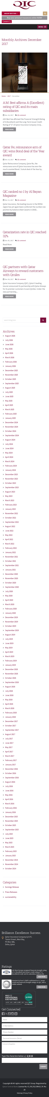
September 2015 (12, 829)
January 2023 (10, 509)
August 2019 (10, 634)
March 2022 (9, 543)
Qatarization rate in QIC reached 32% (24, 234)
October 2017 (10, 725)
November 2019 (11, 621)
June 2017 (9, 743)
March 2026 (9, 357)
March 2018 (9, 708)
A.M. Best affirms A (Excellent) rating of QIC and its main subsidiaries (23, 107)
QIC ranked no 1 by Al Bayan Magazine (22, 193)
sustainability (10, 897)
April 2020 (9, 600)
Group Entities (10, 13)
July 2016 (9, 786)
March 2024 (9, 461)
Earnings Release (12, 887)
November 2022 (11, 513)
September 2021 (12, 565)
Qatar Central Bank (10, 1086)
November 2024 (11, 427)
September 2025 (12, 383)
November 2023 (11, 478)
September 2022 (12, 522)
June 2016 (9, 790)
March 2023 (9, 500)
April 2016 (9, 799)
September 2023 (12, 487)
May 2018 (8, 699)
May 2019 (8, 647)
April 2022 (9, 539)
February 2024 (11, 465)
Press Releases (11, 892)
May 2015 (8, 842)
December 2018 (11, 669)
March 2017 (9, 756)
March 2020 (9, 604)
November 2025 (11, 375)
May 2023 (8, 496)
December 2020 (11, 574)
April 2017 (9, 751)
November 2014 (11, 864)
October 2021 (10, 561)
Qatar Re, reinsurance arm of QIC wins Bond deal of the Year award (23, 151)
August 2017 (10, 734)
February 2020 (11, 608)
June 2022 (9, 530)
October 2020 (10, 582)
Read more (9, 129)
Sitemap (19, 1093)
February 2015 (11, 851)
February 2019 (11, 660)
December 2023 (11, 474)
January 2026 (10, 366)
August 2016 (10, 782)
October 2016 (10, 773)
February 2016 (11, 808)
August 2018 (10, 686)
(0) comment (21, 115)
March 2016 (9, 803)
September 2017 (12, 730)
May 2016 (8, 795)
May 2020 (8, 595)
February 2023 (11, 504)
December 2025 (11, 370)
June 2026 (9, 344)
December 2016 (11, 769)
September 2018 (12, 682)
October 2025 (10, 379)
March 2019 (9, 656)
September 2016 (12, 777)
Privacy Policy (27, 1093)
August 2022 (10, 526)
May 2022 (8, 535)
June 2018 (9, 695)
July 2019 (9, 639)
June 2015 (9, 838)
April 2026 (9, 353)
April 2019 (9, 652)
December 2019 (11, 617)
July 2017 (9, 738)
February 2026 (11, 362)
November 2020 (11, 578)
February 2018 (11, 712)
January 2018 (10, 717)
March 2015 (9, 847)
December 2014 (11, 860)
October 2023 (10, 483)
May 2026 (8, 349)
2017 (9, 96)
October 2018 (10, 678)
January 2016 (10, 812)
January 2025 (10, 418)
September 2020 (12, 587)
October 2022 (10, 517)
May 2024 (8, 452)
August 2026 (10, 336)
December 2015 (11, 816)
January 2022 (10, 552)
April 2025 (9, 405)
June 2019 (9, 643)
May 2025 (8, 401)
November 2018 (11, 673)
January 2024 (10, 470)
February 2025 (11, 414)
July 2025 (9, 392)
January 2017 (10, 764)
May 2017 (8, 747)
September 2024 (12, 435)
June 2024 (9, 448)
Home (4, 96)
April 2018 (9, 704)
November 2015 (11, 821)
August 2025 (10, 388)
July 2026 (9, 340)
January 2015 (10, 855)
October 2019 (10, 626)
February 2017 (11, 760)
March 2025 (9, 409)
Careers (6, 21)
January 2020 (10, 613)
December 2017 (11, 721)
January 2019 (10, 665)
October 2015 (10, 825)
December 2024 (11, 422)
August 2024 (10, 440)
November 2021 (11, 556)
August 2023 (10, 491)
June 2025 (9, 396)
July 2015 (9, 834)
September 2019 (12, 630)
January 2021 (10, 569)
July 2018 (9, 691)
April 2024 (9, 457)
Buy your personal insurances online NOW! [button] (24, 18)
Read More (41, 977)
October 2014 (10, 868)
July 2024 (9, 444)
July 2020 (9, 591)
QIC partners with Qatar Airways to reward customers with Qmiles (23, 271)
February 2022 (11, 548)
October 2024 (10, 431)
